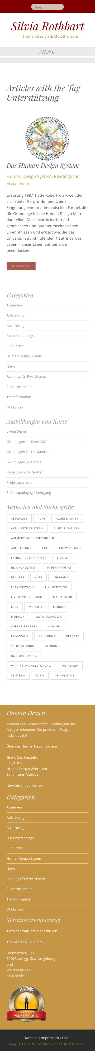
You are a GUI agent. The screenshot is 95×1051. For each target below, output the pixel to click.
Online (54, 626)
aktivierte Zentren (27, 528)
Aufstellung (15, 315)
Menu (47, 51)
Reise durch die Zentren (25, 472)
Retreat (72, 636)
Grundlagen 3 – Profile (24, 462)
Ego (45, 548)
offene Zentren (24, 626)
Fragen (63, 558)
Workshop (15, 407)
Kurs (38, 577)
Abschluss (19, 518)
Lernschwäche (23, 587)
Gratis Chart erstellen (23, 757)
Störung (52, 646)
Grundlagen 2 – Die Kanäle (27, 451)
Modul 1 (35, 607)
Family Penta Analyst (28, 558)
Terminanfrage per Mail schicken (32, 931)
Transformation (19, 396)
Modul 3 (60, 607)
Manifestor (62, 597)
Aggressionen (67, 518)
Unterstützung (24, 656)
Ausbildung (15, 325)
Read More (21, 266)
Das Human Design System (43, 165)
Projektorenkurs (19, 482)
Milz (14, 607)
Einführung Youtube (22, 774)
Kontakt (31, 1037)
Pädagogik (19, 636)
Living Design (17, 431)
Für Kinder (15, 346)
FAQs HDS (14, 762)
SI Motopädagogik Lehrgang (29, 492)
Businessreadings (20, 335)
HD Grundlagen (24, 567)
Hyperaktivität (59, 567)
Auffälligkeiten (67, 528)
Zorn (40, 675)
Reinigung (47, 636)
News (11, 366)
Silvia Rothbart (47, 25)
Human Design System (29, 176)
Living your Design (26, 597)
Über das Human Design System (32, 746)
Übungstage (64, 675)
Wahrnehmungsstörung (31, 665)
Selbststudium (23, 646)
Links (66, 1037)
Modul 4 (18, 616)
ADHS (41, 518)
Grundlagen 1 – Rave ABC (26, 441)
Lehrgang (61, 577)
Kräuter (17, 577)
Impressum (50, 1037)
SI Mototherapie (19, 386)
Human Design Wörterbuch (28, 768)
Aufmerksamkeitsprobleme (33, 538)
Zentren (18, 675)
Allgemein (14, 305)
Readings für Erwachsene (26, 376)
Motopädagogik (48, 616)
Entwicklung (70, 548)
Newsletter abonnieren (25, 785)
